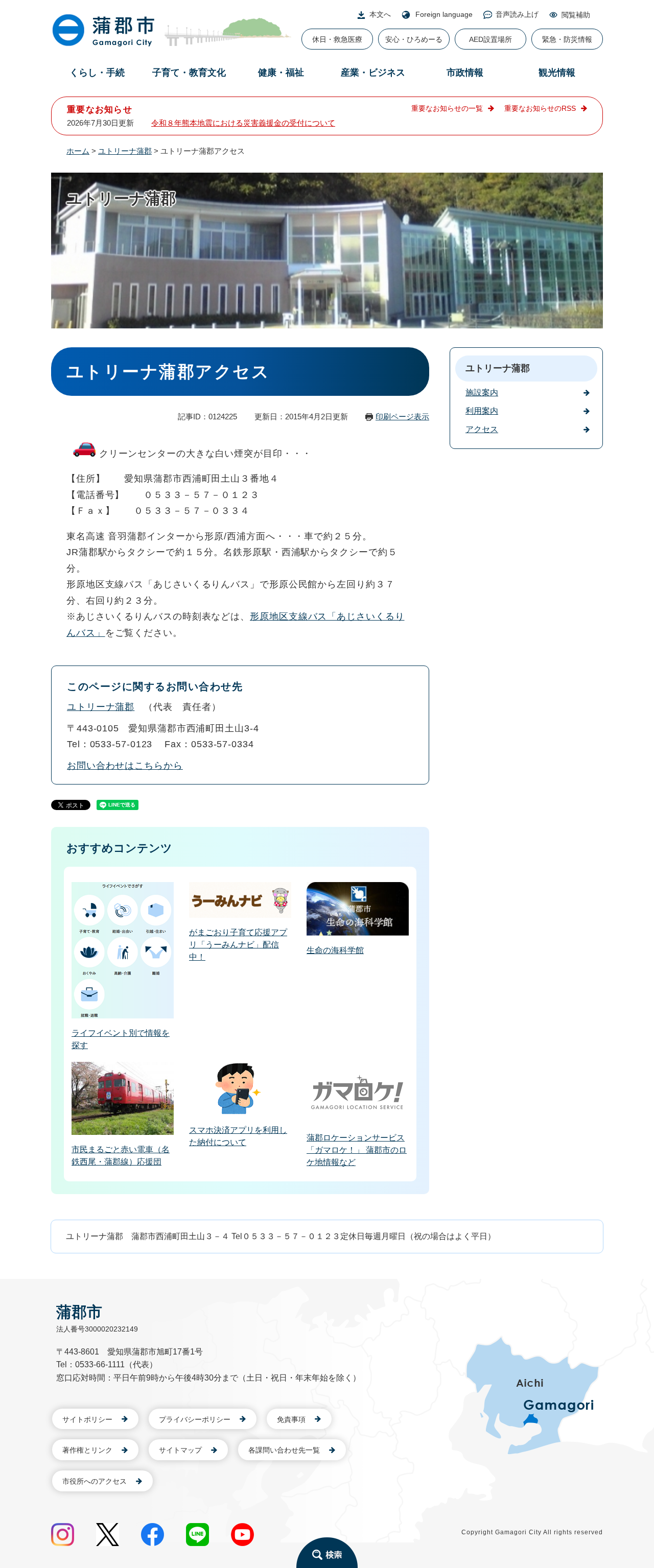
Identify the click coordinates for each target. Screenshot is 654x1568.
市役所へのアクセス (94, 1481)
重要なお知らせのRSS (540, 108)
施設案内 (481, 392)
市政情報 (465, 72)
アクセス (481, 429)
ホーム (77, 151)
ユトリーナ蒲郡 (125, 151)
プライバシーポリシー (194, 1419)
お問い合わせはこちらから (125, 766)
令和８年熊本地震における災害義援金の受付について (243, 122)
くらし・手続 (97, 72)
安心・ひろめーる (413, 39)
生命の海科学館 (335, 950)
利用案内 (481, 411)
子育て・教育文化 (189, 72)
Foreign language (444, 14)
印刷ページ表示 (402, 416)
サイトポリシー (87, 1419)
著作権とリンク (87, 1450)
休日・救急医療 (337, 39)
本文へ (380, 14)
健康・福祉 (281, 72)
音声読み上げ (517, 14)
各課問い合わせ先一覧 (284, 1450)
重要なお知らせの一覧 (447, 108)
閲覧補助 (576, 15)
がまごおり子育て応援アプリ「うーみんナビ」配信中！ (238, 944)
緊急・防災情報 (567, 39)
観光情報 (557, 72)
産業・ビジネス (373, 72)
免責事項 (291, 1419)
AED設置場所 (490, 39)
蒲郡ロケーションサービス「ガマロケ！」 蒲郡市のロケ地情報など (357, 1150)
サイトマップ (180, 1450)
